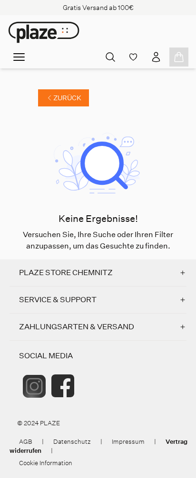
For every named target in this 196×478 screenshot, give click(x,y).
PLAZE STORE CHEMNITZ (66, 272)
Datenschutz (72, 442)
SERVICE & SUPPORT (58, 299)
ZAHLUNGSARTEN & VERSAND (76, 326)
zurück (67, 98)
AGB (25, 442)
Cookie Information (45, 463)
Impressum (128, 442)
